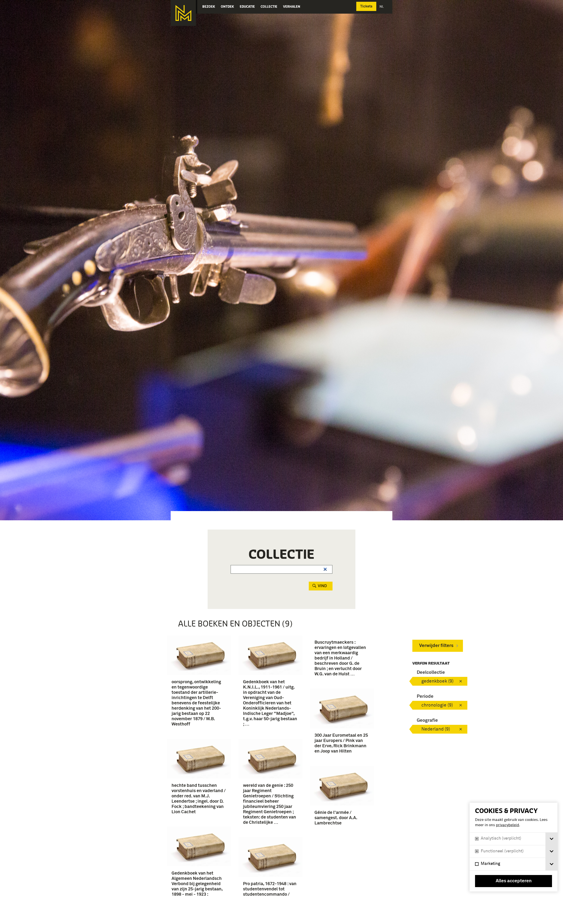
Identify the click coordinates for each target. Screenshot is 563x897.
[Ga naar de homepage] (183, 13)
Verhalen (291, 6)
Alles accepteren (514, 881)
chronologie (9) (437, 705)
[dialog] (514, 847)
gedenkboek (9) (437, 681)
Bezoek (208, 6)
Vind (322, 586)
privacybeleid (507, 825)
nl (382, 6)
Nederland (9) (435, 729)
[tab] (551, 839)
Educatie (247, 6)
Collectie (269, 6)
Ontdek (227, 6)
